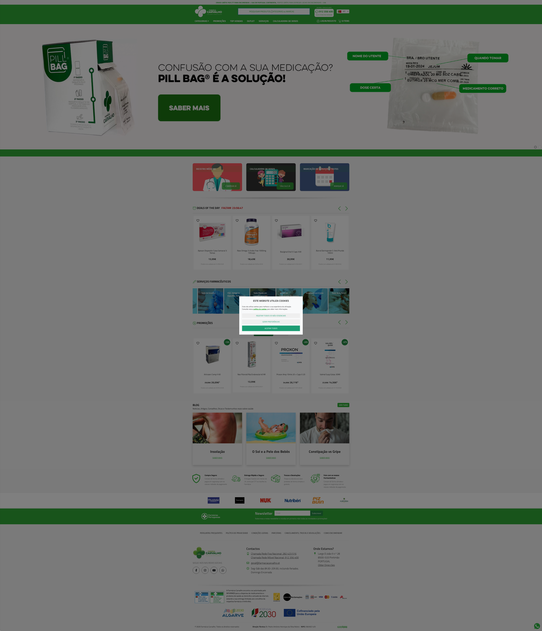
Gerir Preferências (271, 321)
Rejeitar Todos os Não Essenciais (271, 315)
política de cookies (260, 309)
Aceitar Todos (271, 328)
